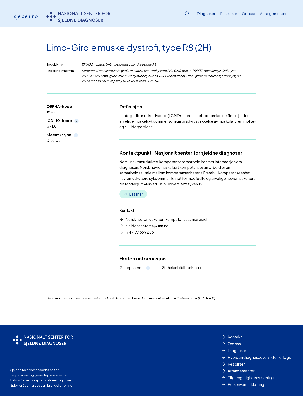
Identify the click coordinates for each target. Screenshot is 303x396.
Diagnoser (206, 13)
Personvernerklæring (246, 384)
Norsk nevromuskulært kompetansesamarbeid (166, 219)
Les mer (136, 194)
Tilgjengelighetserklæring (251, 377)
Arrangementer (273, 13)
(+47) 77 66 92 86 (140, 232)
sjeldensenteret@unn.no (147, 225)
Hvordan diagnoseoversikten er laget (260, 357)
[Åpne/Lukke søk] (186, 13)
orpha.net (134, 267)
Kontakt (235, 336)
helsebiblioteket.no (185, 267)
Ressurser (228, 13)
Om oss (248, 13)
